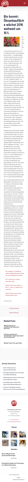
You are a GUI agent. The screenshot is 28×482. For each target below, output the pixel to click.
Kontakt (18, 477)
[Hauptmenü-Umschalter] (25, 3)
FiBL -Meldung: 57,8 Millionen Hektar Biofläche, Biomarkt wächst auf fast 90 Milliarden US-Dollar (15, 273)
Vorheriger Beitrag (14, 308)
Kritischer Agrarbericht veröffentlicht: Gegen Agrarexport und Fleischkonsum (14, 335)
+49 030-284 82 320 (15, 419)
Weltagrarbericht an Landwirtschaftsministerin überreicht (11, 327)
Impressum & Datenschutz (18, 479)
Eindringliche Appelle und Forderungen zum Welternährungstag (13, 464)
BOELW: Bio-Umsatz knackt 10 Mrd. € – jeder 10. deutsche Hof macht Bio (14, 287)
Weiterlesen (14, 458)
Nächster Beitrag (14, 312)
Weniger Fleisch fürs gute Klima (13, 343)
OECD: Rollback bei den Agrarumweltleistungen (8, 454)
